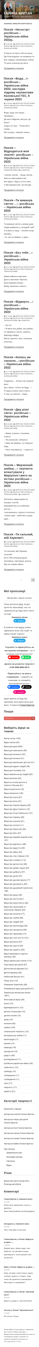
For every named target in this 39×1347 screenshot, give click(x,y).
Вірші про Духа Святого (17, 809)
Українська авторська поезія (17, 994)
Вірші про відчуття (14, 847)
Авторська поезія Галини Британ (19, 1114)
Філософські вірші (14, 999)
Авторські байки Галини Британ (18, 1143)
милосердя (11, 1039)
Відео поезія (11, 742)
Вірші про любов (13, 917)
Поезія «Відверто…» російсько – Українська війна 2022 (18, 306)
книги (21, 627)
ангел (8, 1003)
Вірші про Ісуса (13, 797)
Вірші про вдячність (15, 844)
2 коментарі (25, 320)
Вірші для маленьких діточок (19, 762)
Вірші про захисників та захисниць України (15, 908)
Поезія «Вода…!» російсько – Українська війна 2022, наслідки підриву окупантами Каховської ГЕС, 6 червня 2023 (18, 88)
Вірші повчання (13, 793)
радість (9, 1055)
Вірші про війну (13, 851)
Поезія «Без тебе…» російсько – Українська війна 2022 (18, 257)
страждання (11, 1079)
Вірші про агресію (14, 821)
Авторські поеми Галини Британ (19, 1138)
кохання (9, 1023)
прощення (10, 1051)
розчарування (12, 1059)
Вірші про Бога (13, 801)
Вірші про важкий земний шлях (18, 838)
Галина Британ (18, 13)
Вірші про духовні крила (17, 879)
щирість (9, 1091)
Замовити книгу (25, 1199)
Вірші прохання (13, 941)
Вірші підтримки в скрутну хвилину (16, 955)
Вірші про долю (13, 875)
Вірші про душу (13, 894)
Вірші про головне (15, 859)
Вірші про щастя (13, 945)
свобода (10, 1071)
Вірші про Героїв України (17, 805)
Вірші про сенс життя (16, 937)
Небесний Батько (14, 976)
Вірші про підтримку (15, 933)
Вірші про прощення (15, 929)
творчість (10, 1087)
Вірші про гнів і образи (16, 855)
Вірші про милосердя (16, 925)
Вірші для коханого (15, 754)
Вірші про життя (14, 898)
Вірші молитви (12, 778)
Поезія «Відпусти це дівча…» (23, 1267)
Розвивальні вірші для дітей (19, 988)
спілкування (11, 1075)
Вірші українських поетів (18, 960)
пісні (21, 604)
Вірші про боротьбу (15, 828)
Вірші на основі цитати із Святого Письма (15, 783)
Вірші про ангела (14, 825)
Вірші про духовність (15, 883)
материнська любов (15, 1035)
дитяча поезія (12, 1015)
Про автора (9, 1148)
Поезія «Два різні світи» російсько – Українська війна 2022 (17, 414)
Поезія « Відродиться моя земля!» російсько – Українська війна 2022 (18, 155)
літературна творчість (16, 1031)
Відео (9, 1165)
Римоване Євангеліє (15, 984)
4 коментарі (25, 170)
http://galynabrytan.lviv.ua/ (12, 1341)
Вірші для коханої (14, 758)
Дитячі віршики (13, 972)
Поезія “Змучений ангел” (23, 1310)
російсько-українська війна (18, 1063)
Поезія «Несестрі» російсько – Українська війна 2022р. (17, 34)
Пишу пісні (11, 980)
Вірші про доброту (14, 871)
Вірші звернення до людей (18, 774)
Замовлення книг (14, 1152)
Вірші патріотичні (14, 789)
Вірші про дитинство (15, 863)
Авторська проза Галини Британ (19, 1133)
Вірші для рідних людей (17, 766)
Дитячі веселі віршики (16, 968)
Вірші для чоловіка (14, 770)
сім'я (8, 1083)
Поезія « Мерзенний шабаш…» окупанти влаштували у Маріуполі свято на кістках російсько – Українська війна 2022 (18, 475)
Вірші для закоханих (15, 750)
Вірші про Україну (14, 817)
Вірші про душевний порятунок (18, 889)
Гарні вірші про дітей (15, 964)
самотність (11, 1067)
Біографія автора (14, 1156)
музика (9, 1043)
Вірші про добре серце (16, 867)
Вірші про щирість (14, 949)
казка (8, 1019)
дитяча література (14, 1011)
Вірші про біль (12, 833)
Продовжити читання (14, 68)
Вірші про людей (13, 921)
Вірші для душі (13, 746)
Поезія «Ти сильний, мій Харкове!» (18, 536)
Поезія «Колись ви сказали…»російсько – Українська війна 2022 (19, 362)
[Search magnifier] (33, 718)
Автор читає (12, 738)
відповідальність (13, 1007)
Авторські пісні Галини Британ (18, 1127)
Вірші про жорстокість (16, 902)
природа (10, 1047)
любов (9, 1027)
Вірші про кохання (14, 913)
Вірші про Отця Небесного (18, 813)
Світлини (10, 1160)
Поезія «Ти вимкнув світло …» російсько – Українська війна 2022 (19, 205)
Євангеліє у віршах (13, 1108)
